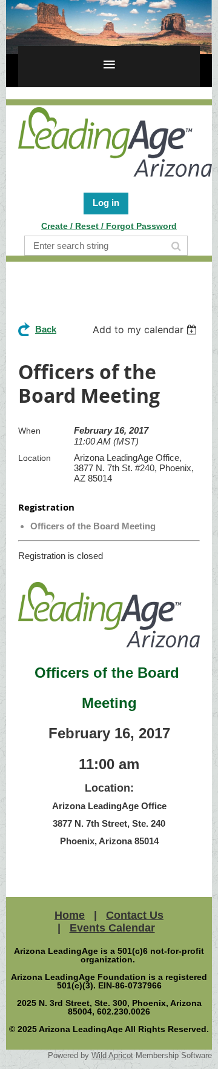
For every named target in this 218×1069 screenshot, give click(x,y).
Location (34, 458)
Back (45, 329)
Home (69, 915)
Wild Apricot (112, 1055)
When (29, 430)
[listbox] (146, 329)
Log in (106, 202)
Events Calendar (112, 928)
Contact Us (135, 915)
